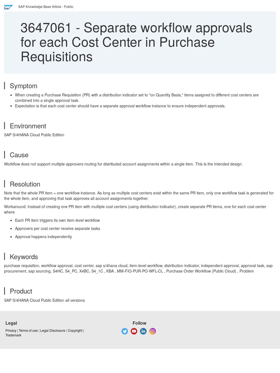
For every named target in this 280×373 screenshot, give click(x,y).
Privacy (10, 330)
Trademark (13, 335)
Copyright (75, 330)
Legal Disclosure (52, 330)
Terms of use (28, 330)
